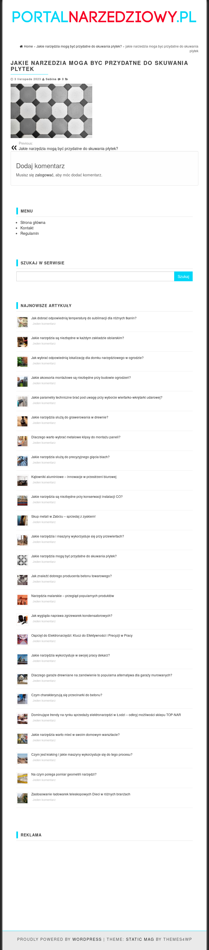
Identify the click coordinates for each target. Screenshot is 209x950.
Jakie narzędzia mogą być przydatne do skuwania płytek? (68, 146)
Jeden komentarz (44, 323)
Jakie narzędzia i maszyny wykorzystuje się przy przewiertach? (77, 536)
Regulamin (29, 233)
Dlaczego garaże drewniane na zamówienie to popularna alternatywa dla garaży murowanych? (101, 675)
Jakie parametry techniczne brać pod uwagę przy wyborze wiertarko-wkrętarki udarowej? (96, 397)
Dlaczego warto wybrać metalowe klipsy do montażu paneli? (76, 437)
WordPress (87, 939)
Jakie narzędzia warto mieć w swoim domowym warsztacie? (75, 734)
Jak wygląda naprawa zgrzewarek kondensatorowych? (71, 615)
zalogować (44, 174)
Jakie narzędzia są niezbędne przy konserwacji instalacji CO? (77, 496)
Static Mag (140, 939)
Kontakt (26, 227)
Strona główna (32, 222)
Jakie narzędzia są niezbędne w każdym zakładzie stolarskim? (77, 337)
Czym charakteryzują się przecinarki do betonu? (66, 694)
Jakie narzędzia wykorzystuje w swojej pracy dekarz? (70, 655)
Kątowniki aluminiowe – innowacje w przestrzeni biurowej (73, 476)
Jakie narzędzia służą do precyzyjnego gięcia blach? (70, 456)
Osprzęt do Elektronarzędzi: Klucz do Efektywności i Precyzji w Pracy (82, 635)
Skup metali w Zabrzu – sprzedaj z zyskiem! (63, 516)
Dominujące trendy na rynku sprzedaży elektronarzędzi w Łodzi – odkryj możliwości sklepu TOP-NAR (106, 714)
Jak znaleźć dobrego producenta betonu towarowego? (71, 575)
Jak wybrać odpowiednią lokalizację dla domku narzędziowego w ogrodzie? (87, 357)
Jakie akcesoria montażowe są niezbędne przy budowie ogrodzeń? (81, 377)
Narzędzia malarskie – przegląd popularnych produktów (72, 595)
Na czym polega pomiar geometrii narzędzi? (64, 774)
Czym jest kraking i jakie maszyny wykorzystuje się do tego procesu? (82, 754)
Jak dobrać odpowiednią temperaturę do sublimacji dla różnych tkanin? (84, 317)
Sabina (51, 79)
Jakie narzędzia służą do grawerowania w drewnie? (69, 417)
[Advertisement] (104, 881)
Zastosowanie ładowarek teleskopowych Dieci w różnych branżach (80, 794)
